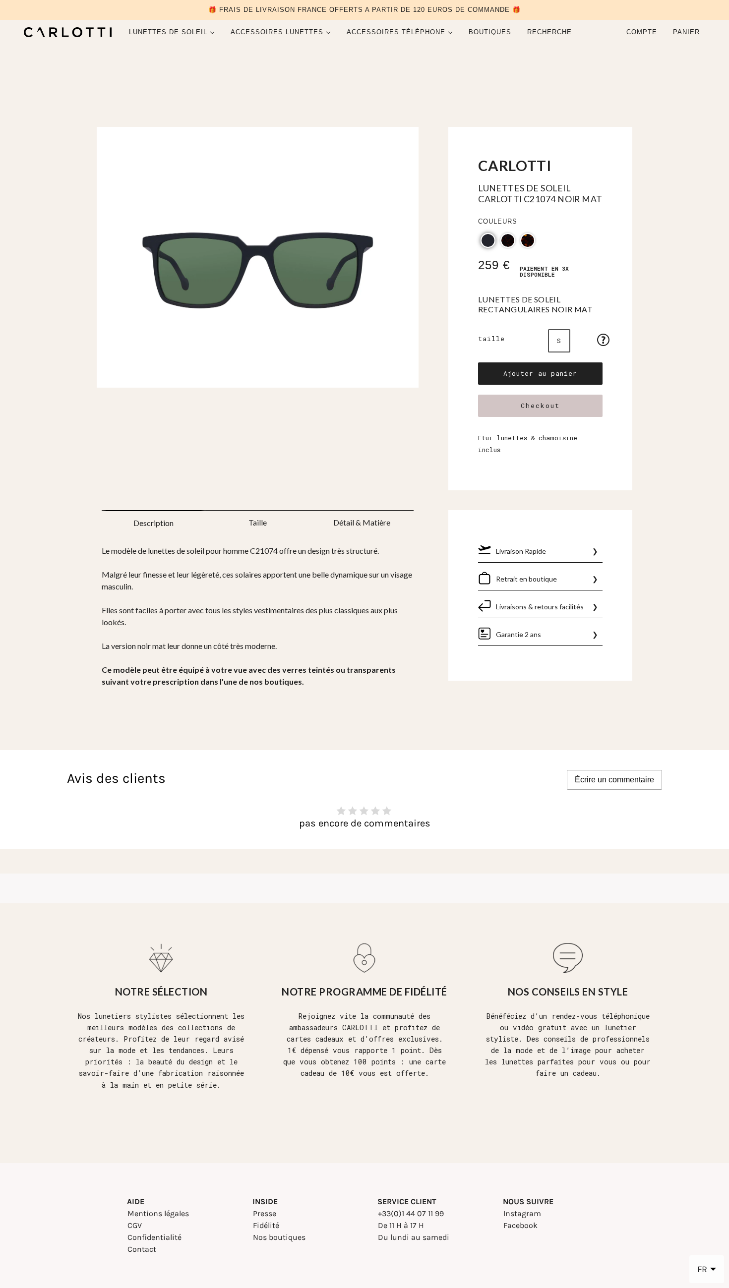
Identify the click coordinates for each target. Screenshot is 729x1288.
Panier (687, 32)
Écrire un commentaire (614, 779)
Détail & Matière (361, 522)
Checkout (540, 405)
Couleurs (497, 221)
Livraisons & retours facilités (540, 606)
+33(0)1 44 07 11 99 (411, 1213)
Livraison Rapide (521, 551)
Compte (641, 32)
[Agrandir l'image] (258, 261)
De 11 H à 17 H (401, 1225)
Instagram (522, 1213)
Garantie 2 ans (518, 634)
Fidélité (266, 1225)
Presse (264, 1213)
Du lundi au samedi (413, 1237)
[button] (488, 240)
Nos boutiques (279, 1237)
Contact (141, 1249)
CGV (134, 1225)
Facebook (520, 1225)
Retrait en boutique (526, 579)
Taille (491, 338)
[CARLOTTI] (68, 32)
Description (153, 522)
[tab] (154, 519)
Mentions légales (158, 1213)
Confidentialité (154, 1237)
